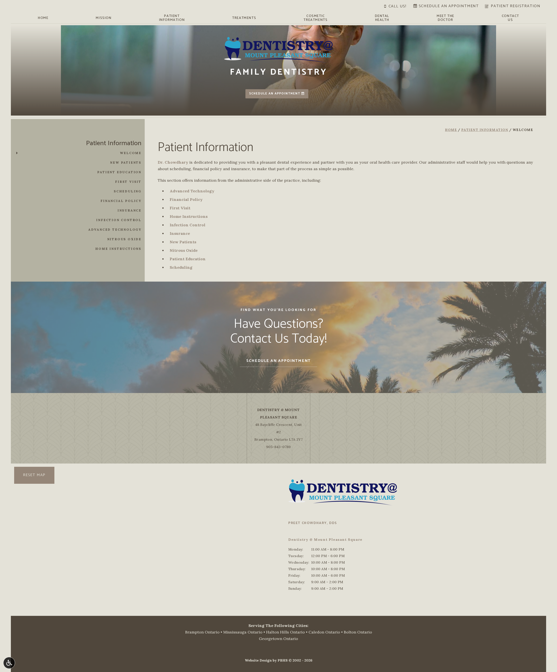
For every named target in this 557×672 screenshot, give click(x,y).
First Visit (180, 207)
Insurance (180, 233)
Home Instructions (189, 216)
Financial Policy (186, 199)
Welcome (130, 153)
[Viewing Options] (9, 663)
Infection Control (187, 224)
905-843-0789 (278, 447)
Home (43, 18)
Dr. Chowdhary (173, 162)
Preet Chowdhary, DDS (312, 523)
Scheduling (181, 267)
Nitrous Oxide (184, 250)
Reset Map (34, 475)
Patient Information (484, 130)
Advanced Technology (192, 190)
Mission (103, 18)
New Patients (183, 241)
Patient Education (188, 258)
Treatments (244, 18)
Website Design (258, 660)
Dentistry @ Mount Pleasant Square (325, 539)
